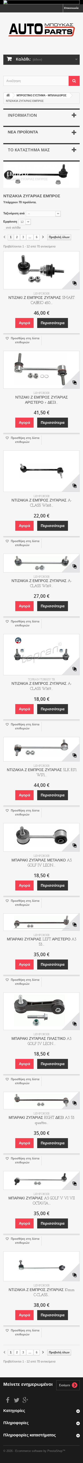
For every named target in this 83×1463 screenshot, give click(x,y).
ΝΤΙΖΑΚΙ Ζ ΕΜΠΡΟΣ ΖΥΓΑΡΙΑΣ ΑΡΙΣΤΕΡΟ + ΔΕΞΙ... (41, 400)
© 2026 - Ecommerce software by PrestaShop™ (34, 1451)
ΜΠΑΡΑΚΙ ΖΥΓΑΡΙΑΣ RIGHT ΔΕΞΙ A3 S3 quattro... (41, 1120)
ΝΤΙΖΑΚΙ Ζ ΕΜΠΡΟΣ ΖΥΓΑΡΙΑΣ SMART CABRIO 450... (41, 300)
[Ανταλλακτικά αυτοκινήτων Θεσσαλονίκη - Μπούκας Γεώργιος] (41, 29)
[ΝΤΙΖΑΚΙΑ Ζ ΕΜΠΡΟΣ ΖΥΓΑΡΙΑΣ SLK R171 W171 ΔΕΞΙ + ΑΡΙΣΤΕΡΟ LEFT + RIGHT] (41, 749)
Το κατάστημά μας (29, 149)
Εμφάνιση (10, 221)
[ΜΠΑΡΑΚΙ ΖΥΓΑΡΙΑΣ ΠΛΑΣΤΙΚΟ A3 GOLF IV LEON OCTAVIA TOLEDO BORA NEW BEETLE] (41, 1011)
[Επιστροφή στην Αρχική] (8, 95)
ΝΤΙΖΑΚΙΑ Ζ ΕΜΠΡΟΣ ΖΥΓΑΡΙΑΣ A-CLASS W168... (42, 503)
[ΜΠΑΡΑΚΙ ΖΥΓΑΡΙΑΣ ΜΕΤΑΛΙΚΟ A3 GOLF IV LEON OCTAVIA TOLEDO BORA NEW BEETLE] (41, 837)
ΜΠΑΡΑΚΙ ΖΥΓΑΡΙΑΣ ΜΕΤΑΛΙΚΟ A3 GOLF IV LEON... (42, 863)
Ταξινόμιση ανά (14, 213)
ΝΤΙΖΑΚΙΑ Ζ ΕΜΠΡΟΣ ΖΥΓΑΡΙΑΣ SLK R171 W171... (41, 772)
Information (22, 115)
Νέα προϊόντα (23, 132)
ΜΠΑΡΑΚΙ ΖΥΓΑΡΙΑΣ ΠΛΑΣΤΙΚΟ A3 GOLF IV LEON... (41, 1041)
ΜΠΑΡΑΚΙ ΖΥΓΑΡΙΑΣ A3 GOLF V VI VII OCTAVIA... (41, 1200)
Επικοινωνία (71, 8)
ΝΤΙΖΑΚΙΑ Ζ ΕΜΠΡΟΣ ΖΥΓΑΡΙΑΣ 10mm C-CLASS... (42, 1292)
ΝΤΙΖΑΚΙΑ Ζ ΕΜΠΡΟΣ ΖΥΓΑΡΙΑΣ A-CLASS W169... (42, 583)
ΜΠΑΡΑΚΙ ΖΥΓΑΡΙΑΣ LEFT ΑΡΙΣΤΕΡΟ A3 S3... (41, 942)
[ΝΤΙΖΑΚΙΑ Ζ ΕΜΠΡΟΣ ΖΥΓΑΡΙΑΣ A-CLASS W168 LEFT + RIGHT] (41, 471)
